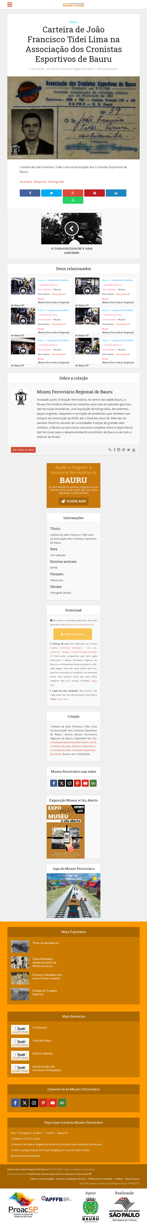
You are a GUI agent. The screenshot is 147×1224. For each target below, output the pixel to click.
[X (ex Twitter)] (61, 783)
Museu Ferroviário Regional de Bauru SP (40, 304)
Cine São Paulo (42, 1040)
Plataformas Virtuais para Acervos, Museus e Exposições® (59, 1174)
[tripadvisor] (93, 783)
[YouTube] (85, 783)
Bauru (73, 22)
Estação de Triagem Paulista (45, 992)
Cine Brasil (40, 1027)
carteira (27, 182)
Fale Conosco (132, 1178)
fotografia (57, 182)
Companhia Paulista (58, 280)
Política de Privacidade (100, 1178)
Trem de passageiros (46, 943)
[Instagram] (69, 783)
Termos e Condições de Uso (81, 624)
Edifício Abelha (42, 1053)
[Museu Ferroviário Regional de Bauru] (73, 4)
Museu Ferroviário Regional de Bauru (73, 68)
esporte (41, 182)
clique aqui (62, 699)
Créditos (118, 1178)
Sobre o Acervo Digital (42, 1178)
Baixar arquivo (74, 634)
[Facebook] (53, 783)
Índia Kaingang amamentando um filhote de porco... (45, 962)
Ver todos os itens (23, 449)
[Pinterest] (77, 783)
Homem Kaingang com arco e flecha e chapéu (47, 976)
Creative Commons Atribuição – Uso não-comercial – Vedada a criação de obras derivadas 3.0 (73, 652)
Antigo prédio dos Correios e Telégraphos (47, 1068)
